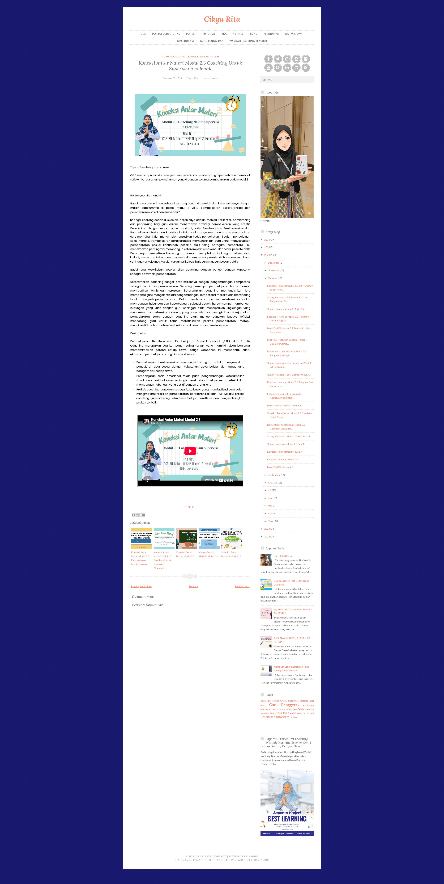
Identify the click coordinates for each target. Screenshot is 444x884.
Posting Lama (242, 586)
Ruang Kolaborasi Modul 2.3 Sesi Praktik (288, 436)
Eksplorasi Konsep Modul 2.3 (282, 459)
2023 (267, 528)
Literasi (274, 709)
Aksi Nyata (273, 700)
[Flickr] (306, 59)
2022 (267, 536)
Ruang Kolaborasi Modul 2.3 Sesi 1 (285, 444)
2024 (267, 254)
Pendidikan (271, 33)
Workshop (292, 717)
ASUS (263, 701)
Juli (270, 490)
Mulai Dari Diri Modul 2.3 (280, 467)
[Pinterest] (278, 68)
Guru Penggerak (211, 41)
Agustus (273, 482)
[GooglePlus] (287, 59)
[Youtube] (268, 68)
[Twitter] (278, 59)
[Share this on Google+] (193, 507)
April (271, 513)
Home (142, 33)
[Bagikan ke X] (140, 515)
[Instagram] (296, 59)
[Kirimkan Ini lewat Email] (133, 515)
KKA (224, 33)
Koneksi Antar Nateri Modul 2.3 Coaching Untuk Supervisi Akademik (190, 65)
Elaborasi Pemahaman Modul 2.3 (284, 451)
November (274, 270)
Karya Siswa (293, 33)
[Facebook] (268, 59)
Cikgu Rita (222, 19)
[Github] (296, 68)
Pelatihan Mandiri (305, 713)
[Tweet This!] (189, 507)
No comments (210, 78)
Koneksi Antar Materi (203, 56)
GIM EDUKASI (185, 41)
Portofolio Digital (166, 33)
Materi (191, 33)
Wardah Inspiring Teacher (248, 41)
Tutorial (208, 33)
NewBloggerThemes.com (251, 860)
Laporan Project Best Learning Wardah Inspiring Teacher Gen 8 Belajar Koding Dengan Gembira (286, 742)
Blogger (252, 856)
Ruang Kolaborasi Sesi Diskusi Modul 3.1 (289, 374)
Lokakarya (283, 709)
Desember (274, 262)
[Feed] (306, 68)
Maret (271, 521)
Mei (270, 505)
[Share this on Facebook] (185, 507)
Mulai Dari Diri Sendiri (283, 713)
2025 (267, 247)
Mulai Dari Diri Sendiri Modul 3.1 (284, 405)
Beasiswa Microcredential (301, 701)
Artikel (238, 33)
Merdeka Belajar (296, 709)
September (274, 474)
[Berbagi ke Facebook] (143, 515)
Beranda (193, 586)
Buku (253, 33)
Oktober (273, 278)
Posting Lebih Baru (141, 586)
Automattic (197, 860)
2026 (267, 239)
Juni (270, 497)
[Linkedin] (287, 68)
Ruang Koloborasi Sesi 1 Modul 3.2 (285, 309)
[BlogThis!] (137, 515)
